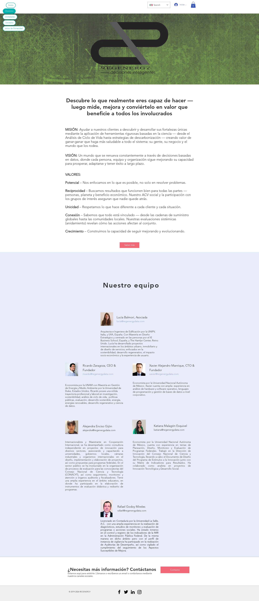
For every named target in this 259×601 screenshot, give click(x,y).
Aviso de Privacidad (14, 28)
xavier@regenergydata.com (164, 374)
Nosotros (9, 11)
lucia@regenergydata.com (130, 321)
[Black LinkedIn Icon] (132, 592)
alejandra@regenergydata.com (99, 430)
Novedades (10, 17)
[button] (193, 5)
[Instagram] (139, 592)
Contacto (9, 22)
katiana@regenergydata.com (169, 429)
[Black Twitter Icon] (126, 592)
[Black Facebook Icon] (119, 592)
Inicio (10, 5)
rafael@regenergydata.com (131, 510)
